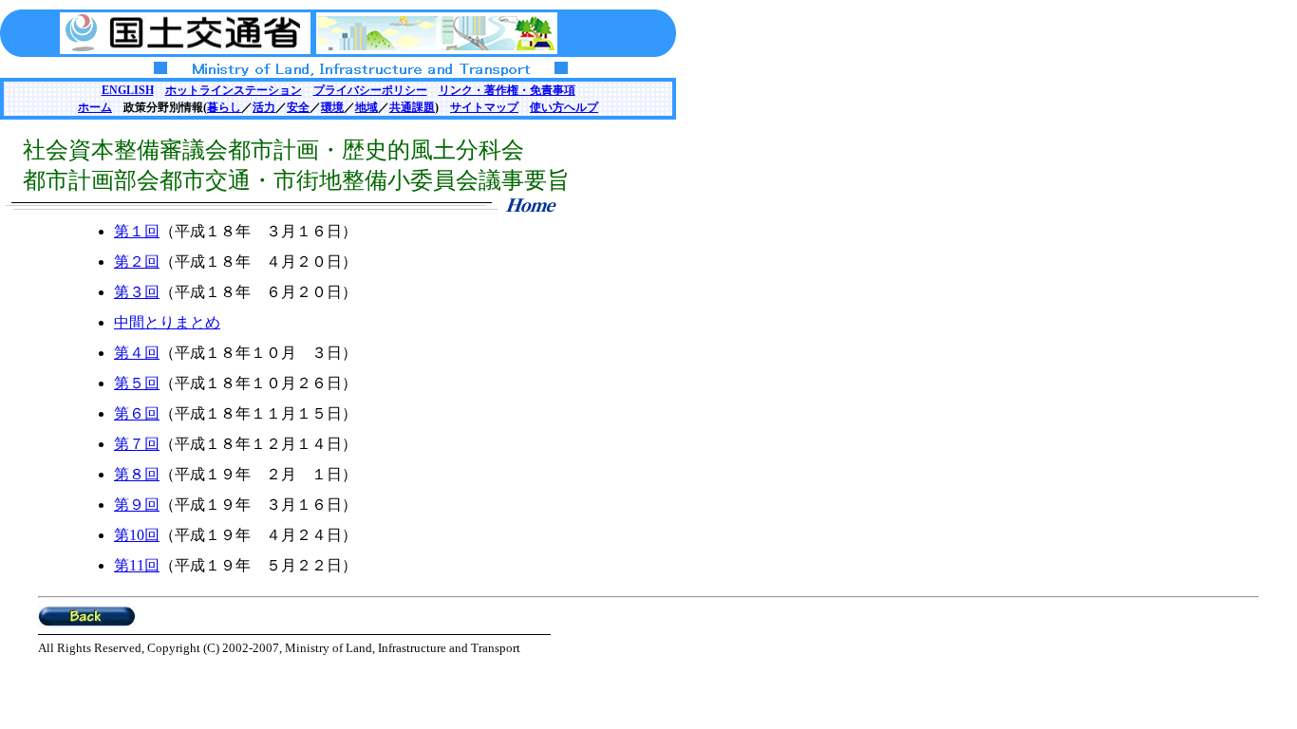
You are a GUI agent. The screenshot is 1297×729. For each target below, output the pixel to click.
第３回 (137, 292)
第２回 (137, 261)
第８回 (137, 474)
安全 (298, 107)
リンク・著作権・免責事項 (507, 90)
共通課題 (412, 107)
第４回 (137, 353)
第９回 (137, 504)
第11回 (137, 565)
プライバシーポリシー (370, 90)
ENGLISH (128, 90)
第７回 (137, 444)
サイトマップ (484, 107)
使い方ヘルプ (564, 107)
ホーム (95, 107)
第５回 (137, 383)
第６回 (137, 413)
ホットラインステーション (233, 90)
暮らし (224, 107)
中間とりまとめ (167, 322)
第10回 (137, 535)
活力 (264, 107)
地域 (366, 107)
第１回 (137, 231)
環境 (332, 107)
